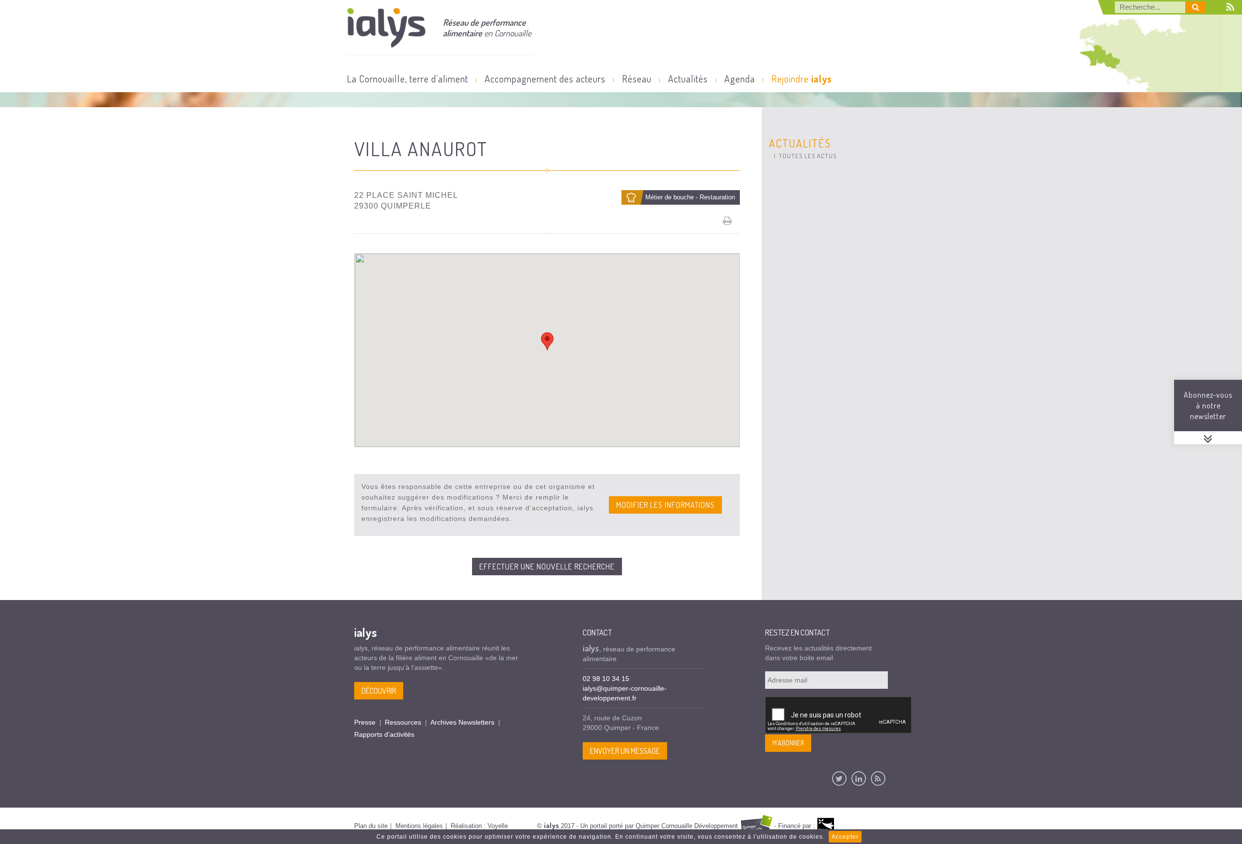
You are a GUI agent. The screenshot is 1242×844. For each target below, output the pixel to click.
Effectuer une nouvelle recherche (547, 566)
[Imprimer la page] (728, 220)
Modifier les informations (665, 505)
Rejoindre (801, 78)
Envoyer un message (625, 751)
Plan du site (371, 825)
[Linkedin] (858, 778)
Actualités (688, 78)
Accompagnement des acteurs (545, 78)
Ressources (403, 722)
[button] (547, 341)
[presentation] (839, 715)
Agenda (739, 78)
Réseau (637, 78)
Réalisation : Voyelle (479, 825)
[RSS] (878, 778)
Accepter (845, 836)
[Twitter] (839, 778)
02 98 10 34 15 (606, 678)
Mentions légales (419, 825)
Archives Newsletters (462, 722)
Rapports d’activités (384, 734)
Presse (365, 722)
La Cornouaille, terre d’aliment (407, 78)
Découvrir (378, 691)
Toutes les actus (807, 156)
